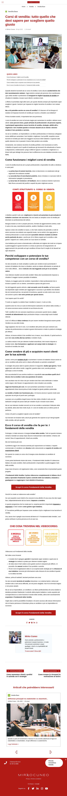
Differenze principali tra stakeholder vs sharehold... (28, 699)
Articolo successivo (51, 671)
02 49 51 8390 (14, 764)
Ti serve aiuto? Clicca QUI (33, 651)
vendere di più (23, 359)
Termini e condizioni (36, 778)
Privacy (28, 778)
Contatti (37, 784)
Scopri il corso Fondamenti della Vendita (33, 487)
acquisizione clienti (12, 450)
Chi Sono (30, 784)
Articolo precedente (16, 671)
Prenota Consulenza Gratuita (52, 762)
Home (23, 6)
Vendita (31, 6)
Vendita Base (13, 11)
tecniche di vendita (50, 95)
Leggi (13, 744)
